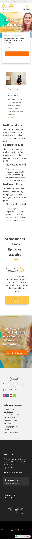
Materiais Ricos (8, 423)
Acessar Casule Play (17, 300)
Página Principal (7, 28)
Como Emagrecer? (9, 417)
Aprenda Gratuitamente (11, 420)
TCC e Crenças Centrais (11, 432)
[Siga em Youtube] (11, 395)
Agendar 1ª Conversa (16, 353)
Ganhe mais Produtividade (12, 415)
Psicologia (14, 89)
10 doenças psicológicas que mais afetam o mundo (11, 427)
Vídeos (20, 89)
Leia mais (11, 117)
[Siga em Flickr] (14, 395)
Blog (9, 89)
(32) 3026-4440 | (11, 1)
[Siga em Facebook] (7, 395)
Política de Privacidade (16, 530)
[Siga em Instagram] (4, 395)
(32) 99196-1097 (22, 1)
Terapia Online (8, 412)
